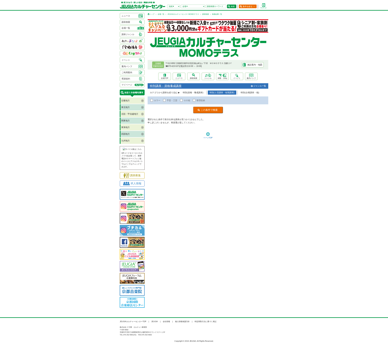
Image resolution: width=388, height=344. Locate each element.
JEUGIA (154, 321)
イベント (237, 78)
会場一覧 (161, 14)
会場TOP (164, 78)
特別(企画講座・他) (250, 92)
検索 (233, 6)
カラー (157, 100)
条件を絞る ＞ (249, 6)
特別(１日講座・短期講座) (222, 92)
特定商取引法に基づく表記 (205, 321)
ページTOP (207, 138)
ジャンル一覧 (259, 86)
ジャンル (208, 78)
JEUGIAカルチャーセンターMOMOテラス (183, 14)
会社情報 (166, 321)
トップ (151, 14)
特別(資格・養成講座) (193, 92)
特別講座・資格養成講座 (166, 85)
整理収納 (200, 100)
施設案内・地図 (254, 64)
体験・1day (222, 78)
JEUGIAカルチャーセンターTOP (133, 321)
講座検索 (205, 14)
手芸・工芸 (172, 100)
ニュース (179, 78)
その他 (187, 100)
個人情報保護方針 (182, 321)
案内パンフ (251, 78)
